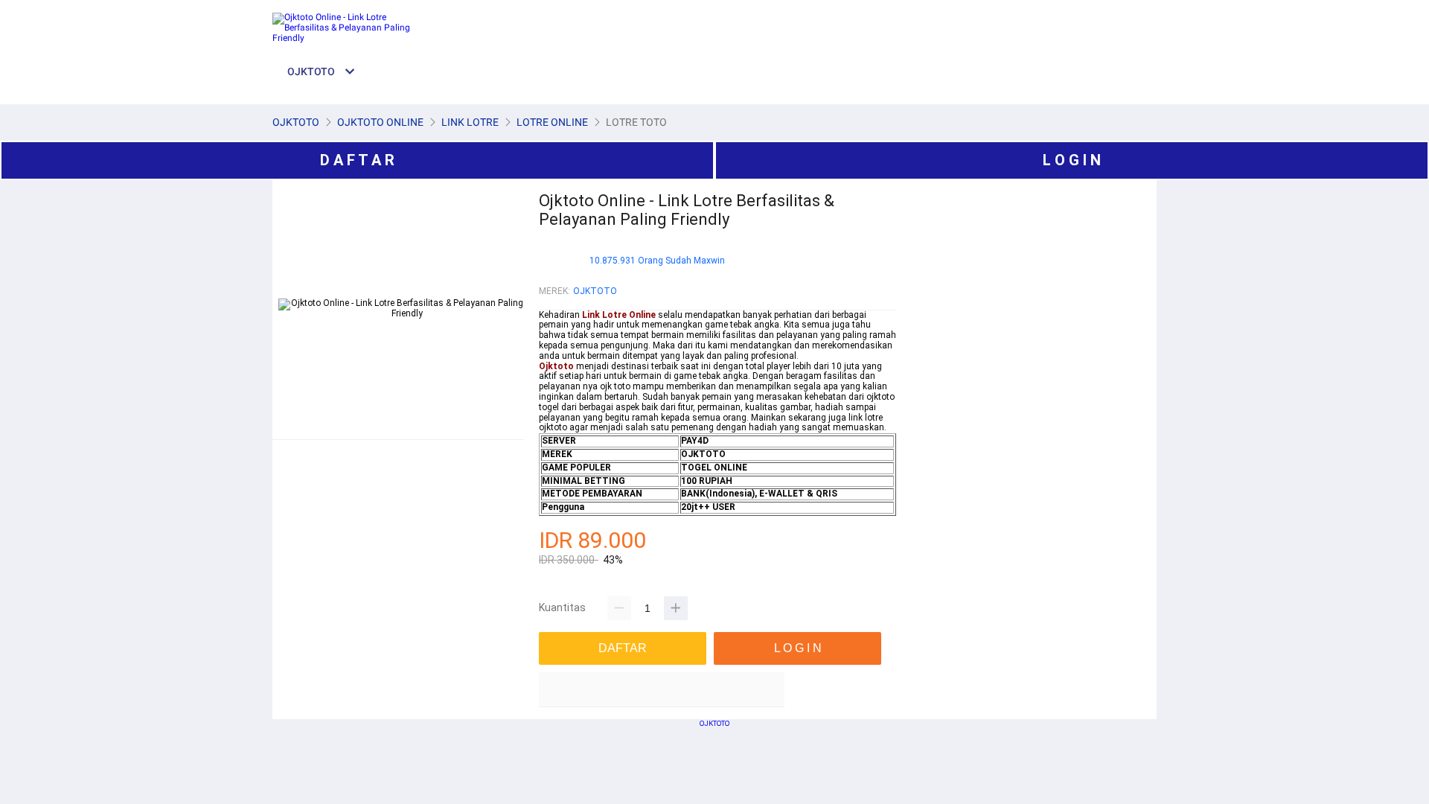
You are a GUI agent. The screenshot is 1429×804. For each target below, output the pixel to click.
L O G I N (1072, 160)
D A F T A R (357, 160)
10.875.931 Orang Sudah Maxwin (657, 261)
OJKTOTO (595, 291)
